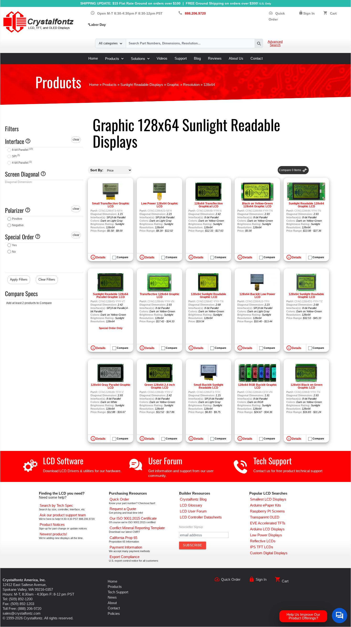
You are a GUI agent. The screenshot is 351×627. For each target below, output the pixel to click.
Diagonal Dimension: (18, 182)
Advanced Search (275, 43)
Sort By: (96, 170)
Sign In (309, 13)
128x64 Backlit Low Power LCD (257, 295)
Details (101, 257)
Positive (17, 218)
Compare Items (293, 170)
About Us (236, 58)
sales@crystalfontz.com (22, 613)
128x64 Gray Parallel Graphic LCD (111, 386)
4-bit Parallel (22, 162)
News (112, 597)
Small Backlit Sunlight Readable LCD (208, 386)
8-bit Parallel (22, 150)
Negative (18, 225)
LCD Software (63, 461)
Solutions (138, 59)
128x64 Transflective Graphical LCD (208, 205)
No (14, 251)
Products (112, 59)
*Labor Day (97, 24)
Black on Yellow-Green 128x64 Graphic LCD (257, 205)
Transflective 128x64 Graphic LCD (160, 295)
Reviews (215, 58)
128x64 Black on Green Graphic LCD (306, 386)
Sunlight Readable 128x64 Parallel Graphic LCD (110, 295)
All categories (108, 43)
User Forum (165, 461)
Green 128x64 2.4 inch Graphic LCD (159, 386)
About (112, 603)
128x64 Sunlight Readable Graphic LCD (208, 295)
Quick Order (230, 579)
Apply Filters (18, 279)
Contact (256, 58)
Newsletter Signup (191, 527)
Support (181, 58)
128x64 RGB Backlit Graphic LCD (257, 386)
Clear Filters (46, 279)
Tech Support (272, 461)
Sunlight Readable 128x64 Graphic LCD (306, 205)
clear (76, 139)
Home (93, 58)
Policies (114, 613)
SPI (16, 156)
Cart (333, 13)
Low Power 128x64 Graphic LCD (159, 205)
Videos (162, 58)
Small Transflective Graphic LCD (110, 205)
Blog (197, 58)
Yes (14, 245)
